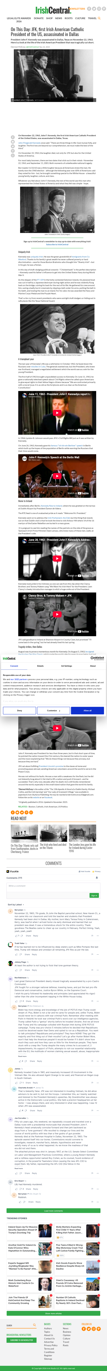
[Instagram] (99, 9)
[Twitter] (94, 9)
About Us (48, 1335)
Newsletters (77, 8)
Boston (32, 806)
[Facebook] (89, 9)
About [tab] (93, 666)
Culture (66, 1338)
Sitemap (48, 1358)
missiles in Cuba (38, 366)
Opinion (66, 1335)
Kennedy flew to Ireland (51, 505)
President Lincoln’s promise (51, 766)
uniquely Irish (37, 256)
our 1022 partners (19, 679)
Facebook (48, 797)
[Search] (99, 18)
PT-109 (40, 279)
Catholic (39, 806)
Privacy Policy (51, 1345)
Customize (52, 710)
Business (67, 1331)
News (65, 1328)
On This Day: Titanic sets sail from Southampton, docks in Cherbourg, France (24, 848)
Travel (66, 1342)
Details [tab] (40, 666)
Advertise (49, 1342)
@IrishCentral (32, 47)
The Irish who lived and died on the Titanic (53, 846)
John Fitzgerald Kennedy (29, 143)
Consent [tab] (14, 666)
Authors (48, 1328)
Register (48, 1355)
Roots (65, 1345)
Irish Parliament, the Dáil (59, 518)
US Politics (63, 806)
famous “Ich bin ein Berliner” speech (66, 445)
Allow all (87, 710)
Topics (47, 1331)
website (36, 797)
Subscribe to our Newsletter (21, 1340)
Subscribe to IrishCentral (57, 244)
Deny (19, 710)
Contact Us (49, 1338)
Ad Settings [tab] (66, 666)
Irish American (50, 806)
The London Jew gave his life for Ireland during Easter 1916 (82, 847)
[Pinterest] (104, 9)
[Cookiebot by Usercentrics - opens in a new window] (92, 658)
